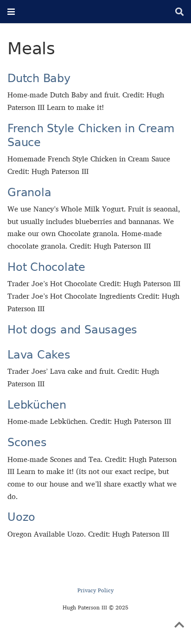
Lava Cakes (38, 354)
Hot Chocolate (46, 267)
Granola (29, 192)
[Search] (179, 11)
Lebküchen (36, 404)
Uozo (21, 517)
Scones (27, 442)
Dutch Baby (38, 78)
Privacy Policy (95, 590)
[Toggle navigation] (11, 12)
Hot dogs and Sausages (72, 329)
